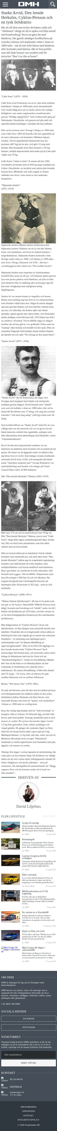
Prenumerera (28, 1107)
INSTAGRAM (28, 1027)
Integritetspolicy (28, 1120)
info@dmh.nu (16, 1086)
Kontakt (28, 1116)
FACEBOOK (28, 1019)
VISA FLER (48, 816)
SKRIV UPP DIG (28, 1063)
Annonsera (28, 1111)
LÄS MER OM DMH (10, 1004)
